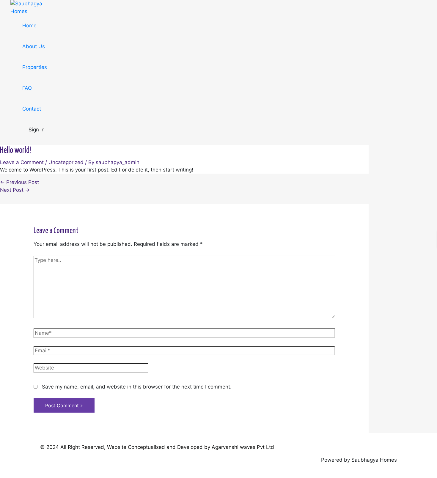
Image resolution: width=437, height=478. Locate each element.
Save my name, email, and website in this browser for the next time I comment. (137, 387)
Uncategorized (66, 162)
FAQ (27, 88)
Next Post (15, 190)
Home (29, 26)
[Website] (91, 369)
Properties (34, 67)
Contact (31, 109)
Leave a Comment (22, 162)
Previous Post (19, 182)
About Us (33, 46)
